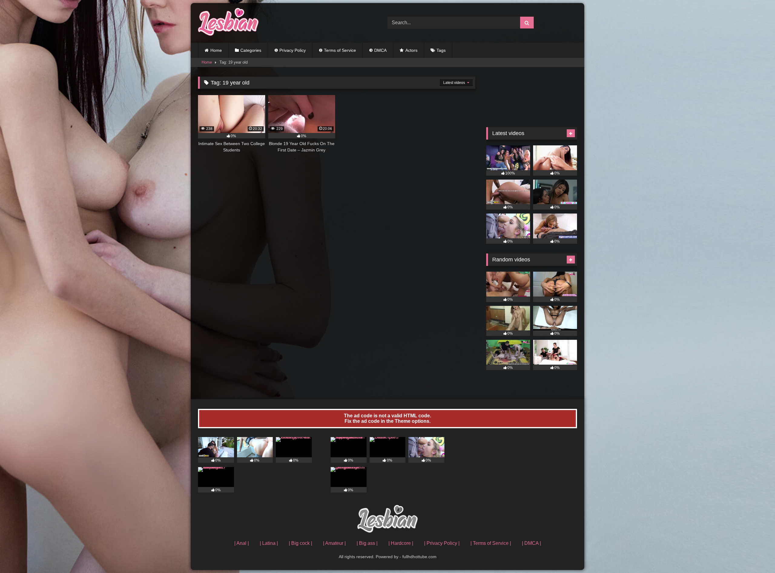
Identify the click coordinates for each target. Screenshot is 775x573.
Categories (250, 50)
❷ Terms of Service (337, 50)
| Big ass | (367, 543)
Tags (441, 50)
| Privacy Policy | (442, 543)
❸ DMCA (378, 50)
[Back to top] (756, 555)
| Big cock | (300, 543)
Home (216, 50)
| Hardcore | (400, 543)
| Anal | (241, 543)
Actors (411, 50)
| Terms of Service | (490, 543)
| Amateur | (334, 543)
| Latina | (269, 543)
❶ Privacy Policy (290, 50)
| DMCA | (531, 543)
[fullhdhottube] (228, 23)
